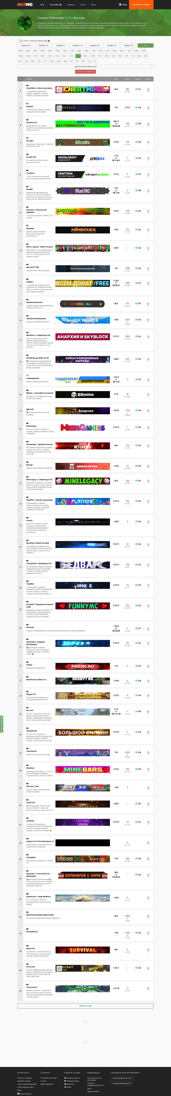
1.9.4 (106, 56)
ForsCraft (30, 966)
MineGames (31, 426)
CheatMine (31, 857)
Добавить (71, 5)
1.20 (94, 45)
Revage (29, 465)
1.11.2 (64, 56)
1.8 (111, 45)
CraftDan (30, 173)
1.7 (60, 45)
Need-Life (30, 948)
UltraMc (29, 141)
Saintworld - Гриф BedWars (38, 896)
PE (41, 5)
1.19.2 (57, 51)
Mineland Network (34, 302)
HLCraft (29, 710)
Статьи (43, 1081)
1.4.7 (51, 61)
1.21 (43, 45)
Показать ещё (85, 1006)
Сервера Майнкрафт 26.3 (121, 1083)
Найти (83, 5)
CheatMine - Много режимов (39, 88)
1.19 (71, 51)
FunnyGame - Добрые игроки (39, 444)
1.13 (56, 56)
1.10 (99, 56)
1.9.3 (113, 56)
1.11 (78, 56)
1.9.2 (119, 56)
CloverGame (31, 987)
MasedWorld (31, 931)
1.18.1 (86, 51)
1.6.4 (138, 56)
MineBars (30, 768)
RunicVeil (30, 627)
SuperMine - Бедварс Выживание (35, 643)
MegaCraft (31, 694)
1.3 (77, 61)
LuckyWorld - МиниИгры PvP (39, 563)
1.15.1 (122, 51)
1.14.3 (143, 51)
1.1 (95, 61)
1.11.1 (71, 56)
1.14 (35, 56)
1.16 (77, 45)
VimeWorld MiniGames (36, 318)
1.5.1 (39, 61)
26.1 (35, 51)
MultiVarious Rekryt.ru (36, 679)
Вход (125, 4)
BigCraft (30, 409)
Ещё (145, 45)
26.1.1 (28, 51)
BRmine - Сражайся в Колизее (39, 393)
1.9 (133, 56)
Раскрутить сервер (24, 1078)
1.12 (128, 45)
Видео (93, 5)
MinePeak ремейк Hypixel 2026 (40, 915)
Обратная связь (93, 1091)
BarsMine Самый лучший (37, 543)
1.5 (45, 61)
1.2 (89, 61)
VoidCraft (30, 802)
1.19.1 (65, 51)
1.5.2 (32, 61)
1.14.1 (28, 56)
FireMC (29, 665)
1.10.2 (85, 56)
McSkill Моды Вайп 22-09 (37, 358)
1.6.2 (145, 56)
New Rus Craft (32, 786)
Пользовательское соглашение (94, 1079)
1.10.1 (93, 56)
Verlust (29, 520)
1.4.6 (58, 61)
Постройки (55, 5)
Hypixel (29, 106)
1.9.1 (126, 56)
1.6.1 (20, 61)
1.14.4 (136, 51)
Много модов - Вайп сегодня (39, 247)
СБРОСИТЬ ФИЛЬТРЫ (85, 72)
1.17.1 (100, 51)
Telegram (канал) (73, 1081)
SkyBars (29, 282)
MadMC (29, 189)
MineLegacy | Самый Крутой (39, 479)
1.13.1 (50, 56)
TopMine (30, 584)
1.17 (107, 51)
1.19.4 (42, 51)
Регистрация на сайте (25, 1087)
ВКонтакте (71, 1084)
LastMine (30, 821)
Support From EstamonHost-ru (40, 841)
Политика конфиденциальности (95, 1084)
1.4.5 (65, 61)
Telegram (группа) (73, 1078)
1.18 (93, 51)
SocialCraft (31, 157)
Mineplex (30, 228)
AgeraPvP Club (32, 267)
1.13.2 (42, 56)
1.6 (26, 61)
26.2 (26, 45)
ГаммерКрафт (32, 378)
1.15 (128, 51)
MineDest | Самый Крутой (38, 335)
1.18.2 (79, 51)
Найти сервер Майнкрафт (27, 1084)
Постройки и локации (49, 1078)
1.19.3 (50, 51)
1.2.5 (83, 61)
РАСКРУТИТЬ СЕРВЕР (141, 4)
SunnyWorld (31, 731)
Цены (89, 1088)
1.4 (71, 61)
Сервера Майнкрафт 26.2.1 (122, 1078)
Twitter (69, 1087)
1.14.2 (21, 56)
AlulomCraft (31, 122)
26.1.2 (21, 51)
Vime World (31, 751)
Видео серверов (47, 1084)
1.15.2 (114, 51)
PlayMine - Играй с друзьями (39, 500)
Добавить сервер (24, 1081)
